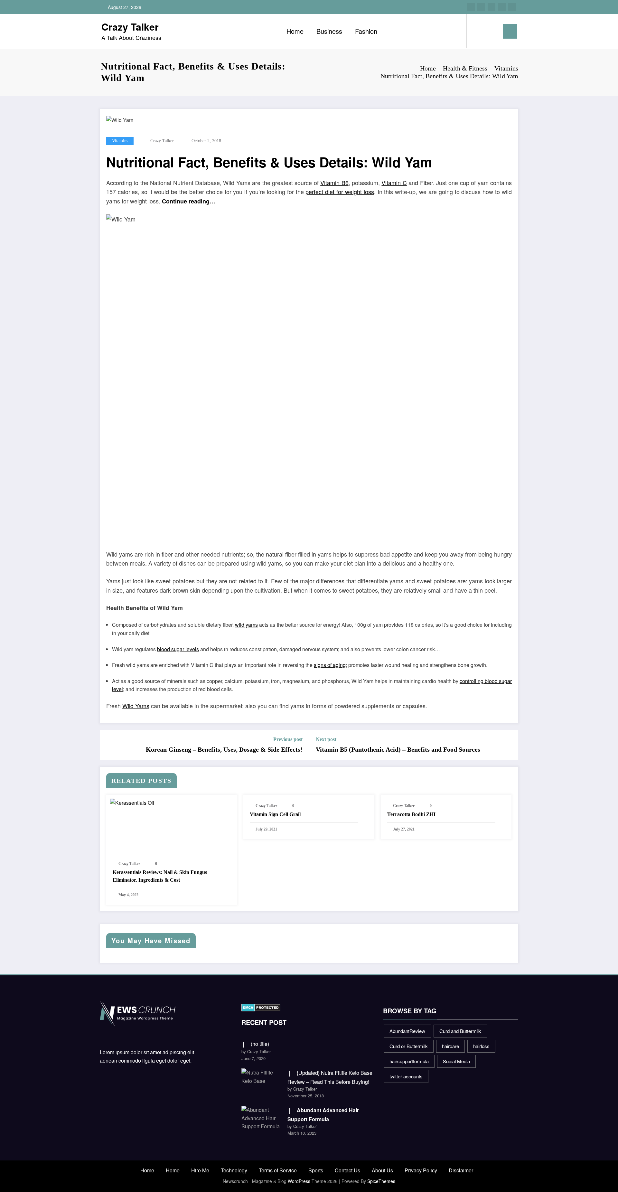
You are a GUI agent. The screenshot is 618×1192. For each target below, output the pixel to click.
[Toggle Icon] (510, 31)
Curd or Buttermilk (408, 1046)
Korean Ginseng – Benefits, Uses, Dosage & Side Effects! (224, 749)
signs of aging (330, 665)
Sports (315, 1170)
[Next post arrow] (509, 745)
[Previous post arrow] (108, 745)
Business (329, 31)
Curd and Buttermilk (460, 1031)
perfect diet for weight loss (339, 191)
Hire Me (200, 1170)
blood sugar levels (178, 649)
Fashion (366, 31)
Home (295, 31)
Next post (326, 739)
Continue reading (186, 201)
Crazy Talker (130, 26)
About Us (382, 1170)
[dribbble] (491, 7)
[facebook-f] (471, 7)
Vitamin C (394, 182)
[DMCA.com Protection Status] (260, 1006)
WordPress (299, 1181)
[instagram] (502, 7)
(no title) (260, 1043)
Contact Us (347, 1170)
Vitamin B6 (334, 182)
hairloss (481, 1046)
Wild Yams (135, 705)
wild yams (246, 624)
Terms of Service (278, 1170)
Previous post (288, 739)
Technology (234, 1170)
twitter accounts (406, 1076)
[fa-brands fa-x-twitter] (481, 7)
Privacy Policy (421, 1170)
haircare (450, 1046)
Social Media (456, 1061)
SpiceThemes (381, 1181)
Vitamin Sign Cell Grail (275, 814)
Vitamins (120, 140)
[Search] (478, 31)
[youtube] (512, 7)
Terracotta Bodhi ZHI (411, 814)
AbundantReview (407, 1031)
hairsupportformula (409, 1061)
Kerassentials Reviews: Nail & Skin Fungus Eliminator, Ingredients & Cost (160, 876)
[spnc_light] (490, 31)
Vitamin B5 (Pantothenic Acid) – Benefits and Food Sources (398, 749)
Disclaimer (461, 1170)
